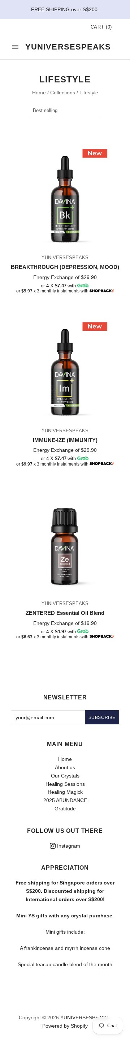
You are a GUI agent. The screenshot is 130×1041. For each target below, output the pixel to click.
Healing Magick (65, 792)
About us (65, 767)
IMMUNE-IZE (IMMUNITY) (65, 440)
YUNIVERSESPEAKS (65, 257)
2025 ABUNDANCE (65, 800)
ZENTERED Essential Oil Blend (65, 613)
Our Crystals (65, 776)
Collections (62, 92)
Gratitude (65, 808)
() (101, 27)
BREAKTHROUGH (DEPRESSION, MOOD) (65, 267)
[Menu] (15, 47)
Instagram (68, 846)
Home (39, 92)
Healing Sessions (65, 784)
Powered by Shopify (65, 1026)
